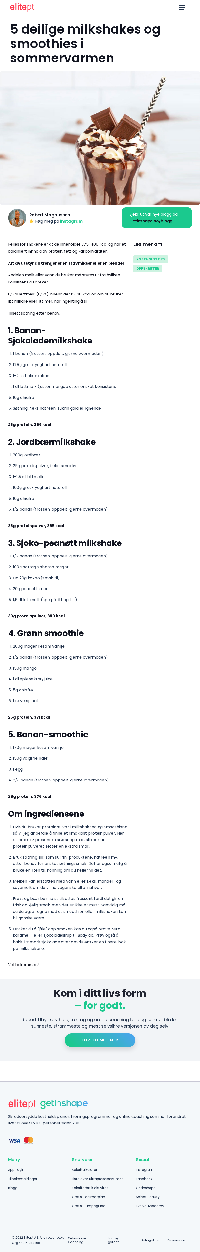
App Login (16, 1169)
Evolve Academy (150, 1206)
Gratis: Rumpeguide (88, 1206)
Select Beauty (148, 1196)
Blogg (12, 1187)
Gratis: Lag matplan (88, 1196)
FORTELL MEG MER (100, 1040)
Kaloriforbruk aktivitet (90, 1187)
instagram (71, 221)
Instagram (144, 1169)
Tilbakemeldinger (22, 1178)
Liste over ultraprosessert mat (97, 1178)
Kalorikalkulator (84, 1169)
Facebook (144, 1178)
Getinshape (146, 1187)
